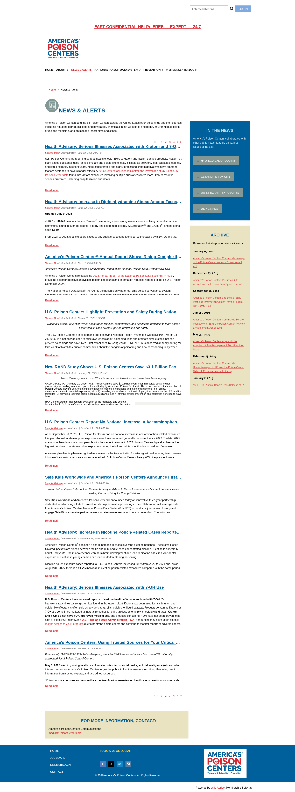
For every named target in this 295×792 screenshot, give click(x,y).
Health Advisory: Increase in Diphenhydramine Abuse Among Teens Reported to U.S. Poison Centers (143, 201)
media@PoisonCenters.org (65, 733)
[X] (111, 764)
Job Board (57, 757)
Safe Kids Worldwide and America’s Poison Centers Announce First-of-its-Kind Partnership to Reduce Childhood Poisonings (167, 477)
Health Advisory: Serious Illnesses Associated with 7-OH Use (104, 587)
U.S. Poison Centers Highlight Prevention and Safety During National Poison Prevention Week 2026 (142, 312)
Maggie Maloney (54, 428)
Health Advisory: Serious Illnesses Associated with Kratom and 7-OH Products (121, 146)
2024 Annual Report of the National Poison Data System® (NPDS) (133, 275)
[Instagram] (128, 764)
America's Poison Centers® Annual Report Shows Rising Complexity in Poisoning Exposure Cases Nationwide (153, 256)
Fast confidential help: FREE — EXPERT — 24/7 (147, 26)
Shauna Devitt (52, 152)
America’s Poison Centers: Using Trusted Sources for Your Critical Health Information (128, 642)
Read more (52, 190)
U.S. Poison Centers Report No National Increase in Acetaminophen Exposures (122, 422)
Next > (177, 142)
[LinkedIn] (120, 764)
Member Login (60, 764)
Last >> (180, 142)
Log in (243, 8)
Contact (56, 771)
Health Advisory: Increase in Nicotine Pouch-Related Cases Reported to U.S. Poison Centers (135, 532)
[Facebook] (103, 764)
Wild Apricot (218, 787)
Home (52, 89)
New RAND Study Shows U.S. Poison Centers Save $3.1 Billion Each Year (116, 367)
